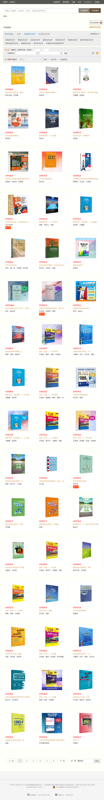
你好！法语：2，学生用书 (82, 438)
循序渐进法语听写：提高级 (49, 524)
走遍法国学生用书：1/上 (82, 654)
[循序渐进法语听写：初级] (18, 507)
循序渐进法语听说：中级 (82, 567)
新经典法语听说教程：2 (13, 351)
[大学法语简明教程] (86, 593)
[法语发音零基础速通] (86, 377)
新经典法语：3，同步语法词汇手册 (85, 524)
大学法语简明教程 (79, 610)
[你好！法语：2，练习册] (52, 637)
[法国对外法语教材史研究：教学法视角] (52, 291)
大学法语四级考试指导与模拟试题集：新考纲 (55, 740)
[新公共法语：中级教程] (86, 118)
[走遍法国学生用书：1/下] (86, 334)
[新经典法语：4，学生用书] (52, 205)
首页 (79, 2)
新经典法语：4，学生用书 (48, 222)
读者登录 (56, 2)
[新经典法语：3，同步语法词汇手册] (86, 507)
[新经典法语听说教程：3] (18, 464)
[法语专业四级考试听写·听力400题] (18, 680)
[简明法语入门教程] (52, 593)
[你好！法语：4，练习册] (18, 593)
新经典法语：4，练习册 (47, 135)
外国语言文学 (30, 34)
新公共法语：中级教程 (81, 135)
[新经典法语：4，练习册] (52, 118)
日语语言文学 (60, 40)
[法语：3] (86, 723)
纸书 (45, 59)
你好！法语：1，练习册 (47, 567)
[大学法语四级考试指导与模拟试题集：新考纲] (52, 723)
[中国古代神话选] (18, 248)
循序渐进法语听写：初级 (14, 524)
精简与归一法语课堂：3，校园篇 (85, 222)
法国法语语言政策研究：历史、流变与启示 (54, 481)
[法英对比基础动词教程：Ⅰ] (52, 75)
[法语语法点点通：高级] (18, 637)
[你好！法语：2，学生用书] (86, 421)
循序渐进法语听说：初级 (14, 92)
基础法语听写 (78, 265)
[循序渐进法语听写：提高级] (52, 507)
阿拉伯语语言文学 (11, 43)
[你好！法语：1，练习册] (52, 550)
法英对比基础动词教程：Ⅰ (48, 92)
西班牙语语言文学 (86, 40)
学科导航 (8, 34)
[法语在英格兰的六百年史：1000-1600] (18, 291)
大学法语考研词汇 (45, 179)
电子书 (53, 59)
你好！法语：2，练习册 (47, 654)
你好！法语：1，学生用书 (48, 438)
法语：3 (76, 740)
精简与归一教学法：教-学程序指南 (85, 92)
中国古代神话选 (11, 265)
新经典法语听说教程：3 (13, 481)
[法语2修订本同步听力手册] (18, 550)
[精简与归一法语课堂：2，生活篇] (18, 377)
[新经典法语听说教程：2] (18, 334)
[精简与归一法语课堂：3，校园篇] (86, 205)
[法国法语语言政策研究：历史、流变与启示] (52, 464)
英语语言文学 (10, 40)
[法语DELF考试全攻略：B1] (18, 723)
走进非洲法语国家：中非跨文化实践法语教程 (55, 265)
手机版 (97, 2)
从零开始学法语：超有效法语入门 (17, 222)
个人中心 (87, 2)
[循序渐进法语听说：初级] (18, 75)
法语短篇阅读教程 (11, 135)
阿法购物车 (95, 22)
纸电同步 (64, 59)
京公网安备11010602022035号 (67, 787)
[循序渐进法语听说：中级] (86, 550)
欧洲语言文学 (26, 43)
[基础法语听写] (86, 248)
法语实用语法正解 (79, 481)
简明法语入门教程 (45, 610)
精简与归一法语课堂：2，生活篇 (17, 395)
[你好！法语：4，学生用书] (52, 377)
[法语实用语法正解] (86, 464)
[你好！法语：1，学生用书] (52, 421)
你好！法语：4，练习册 (13, 610)
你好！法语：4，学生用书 (48, 395)
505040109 (69, 795)
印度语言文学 (72, 40)
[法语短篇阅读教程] (18, 118)
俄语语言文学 (23, 40)
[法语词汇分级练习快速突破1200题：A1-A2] (18, 161)
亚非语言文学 (38, 43)
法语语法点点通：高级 (13, 654)
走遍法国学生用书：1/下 (82, 351)
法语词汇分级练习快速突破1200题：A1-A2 (20, 179)
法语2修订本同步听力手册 (14, 567)
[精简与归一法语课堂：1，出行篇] (18, 421)
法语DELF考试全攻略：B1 (14, 740)
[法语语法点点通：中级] (86, 680)
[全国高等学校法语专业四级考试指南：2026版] (86, 161)
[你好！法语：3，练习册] (52, 680)
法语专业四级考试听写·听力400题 (17, 697)
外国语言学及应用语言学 (55, 43)
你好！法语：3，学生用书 (48, 351)
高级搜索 (95, 10)
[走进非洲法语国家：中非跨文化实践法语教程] (52, 248)
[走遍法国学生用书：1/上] (86, 637)
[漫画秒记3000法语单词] (86, 291)
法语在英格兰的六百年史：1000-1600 (19, 308)
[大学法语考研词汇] (52, 161)
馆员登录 (66, 2)
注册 (73, 2)
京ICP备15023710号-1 (34, 787)
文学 (19, 34)
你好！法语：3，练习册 (47, 697)
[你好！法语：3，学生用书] (52, 334)
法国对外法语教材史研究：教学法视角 (53, 308)
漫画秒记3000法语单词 (81, 308)
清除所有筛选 (95, 27)
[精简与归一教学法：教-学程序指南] (86, 75)
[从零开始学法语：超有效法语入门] (18, 205)
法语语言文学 (35, 40)
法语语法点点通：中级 (81, 697)
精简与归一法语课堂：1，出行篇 (17, 438)
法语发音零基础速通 (80, 395)
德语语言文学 (48, 40)
